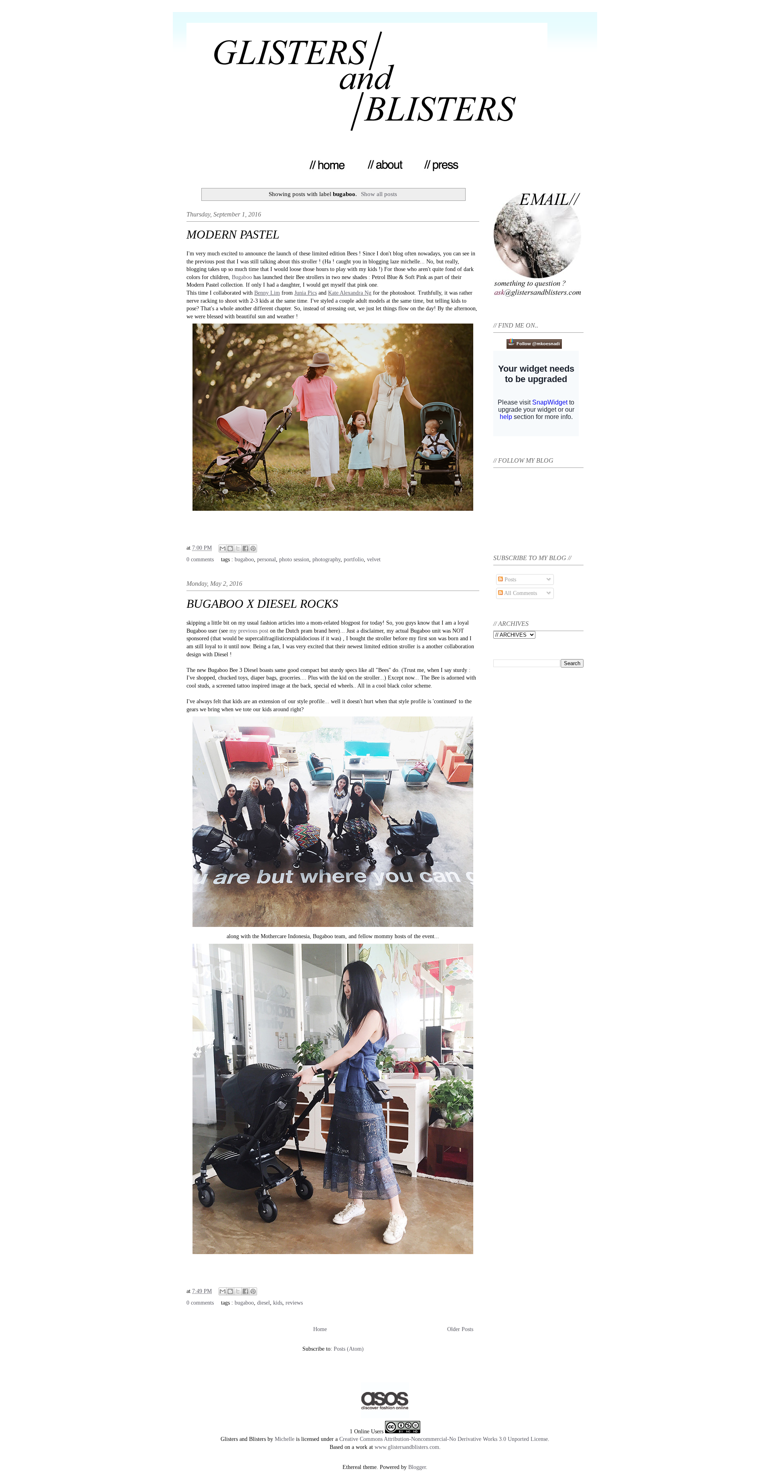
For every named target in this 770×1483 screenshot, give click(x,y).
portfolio (354, 559)
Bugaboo (242, 277)
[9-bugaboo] (332, 928)
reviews (294, 1303)
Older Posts (460, 1329)
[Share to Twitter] (238, 548)
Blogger (417, 1467)
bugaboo (244, 559)
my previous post (248, 631)
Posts (509, 580)
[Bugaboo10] (332, 512)
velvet (374, 559)
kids (277, 1303)
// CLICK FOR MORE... (332, 524)
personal (266, 559)
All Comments (520, 593)
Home (320, 1329)
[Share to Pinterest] (253, 548)
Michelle (284, 1439)
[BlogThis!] (230, 548)
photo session (294, 559)
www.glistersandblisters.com (407, 1447)
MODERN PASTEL (233, 234)
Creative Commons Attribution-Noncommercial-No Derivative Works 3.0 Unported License (443, 1439)
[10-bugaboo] (332, 1255)
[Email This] (223, 548)
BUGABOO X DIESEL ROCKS (262, 603)
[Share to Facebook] (245, 548)
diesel (263, 1303)
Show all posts (379, 193)
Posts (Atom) (349, 1349)
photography (326, 559)
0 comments (200, 559)
